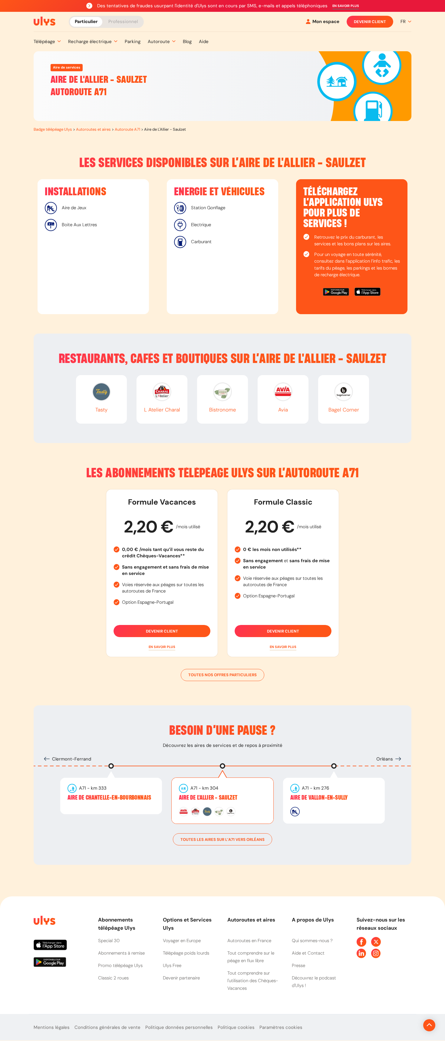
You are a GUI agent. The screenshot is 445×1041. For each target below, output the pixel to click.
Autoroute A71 (127, 129)
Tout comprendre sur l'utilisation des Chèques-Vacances (252, 980)
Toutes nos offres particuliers (222, 674)
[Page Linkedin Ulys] (361, 953)
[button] (345, 5)
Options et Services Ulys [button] (187, 923)
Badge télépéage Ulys (53, 129)
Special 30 (109, 941)
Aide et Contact (308, 953)
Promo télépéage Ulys (120, 965)
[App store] (367, 293)
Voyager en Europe (182, 941)
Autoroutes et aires (93, 129)
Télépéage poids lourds (186, 953)
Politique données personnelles (179, 1027)
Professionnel (123, 21)
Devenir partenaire (181, 978)
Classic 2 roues (113, 978)
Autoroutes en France (249, 941)
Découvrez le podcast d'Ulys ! (314, 982)
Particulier (86, 21)
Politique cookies (236, 1027)
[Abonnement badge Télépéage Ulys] (44, 21)
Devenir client (370, 21)
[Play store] (336, 293)
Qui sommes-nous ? (312, 941)
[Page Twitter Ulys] (376, 942)
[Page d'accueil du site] (44, 921)
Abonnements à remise (121, 953)
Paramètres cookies (280, 1027)
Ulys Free (172, 965)
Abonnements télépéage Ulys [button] (116, 923)
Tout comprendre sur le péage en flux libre (250, 957)
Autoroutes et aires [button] (251, 919)
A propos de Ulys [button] (313, 919)
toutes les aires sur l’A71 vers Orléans (222, 839)
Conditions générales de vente (107, 1027)
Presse (298, 965)
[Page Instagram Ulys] (376, 953)
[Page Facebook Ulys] (361, 942)
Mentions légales (52, 1027)
